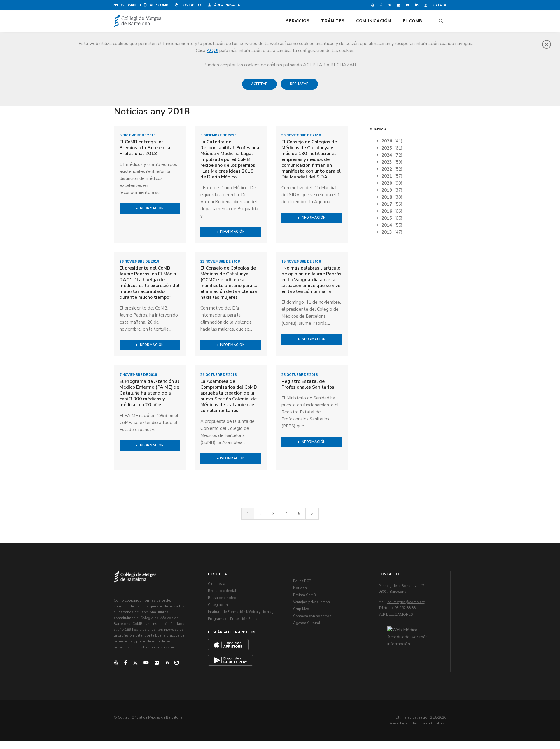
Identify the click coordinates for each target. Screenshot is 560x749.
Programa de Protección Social (233, 618)
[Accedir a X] (390, 5)
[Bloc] (373, 5)
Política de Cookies (428, 723)
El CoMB (412, 21)
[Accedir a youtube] (407, 5)
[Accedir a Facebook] (381, 5)
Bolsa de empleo (222, 597)
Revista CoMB (304, 594)
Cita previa (216, 583)
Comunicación (373, 21)
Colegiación (218, 604)
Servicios (297, 21)
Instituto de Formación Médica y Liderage (241, 611)
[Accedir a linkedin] (417, 5)
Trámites (332, 21)
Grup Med (301, 609)
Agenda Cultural (306, 623)
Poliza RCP (302, 580)
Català (439, 5)
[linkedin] (166, 663)
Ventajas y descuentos (311, 601)
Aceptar (259, 84)
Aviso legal (399, 723)
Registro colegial (222, 590)
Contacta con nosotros (312, 616)
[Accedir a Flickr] (398, 5)
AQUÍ (212, 50)
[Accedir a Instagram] (424, 5)
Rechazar (299, 84)
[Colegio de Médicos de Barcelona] (138, 21)
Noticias (300, 587)
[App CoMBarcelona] (228, 644)
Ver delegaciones (396, 614)
